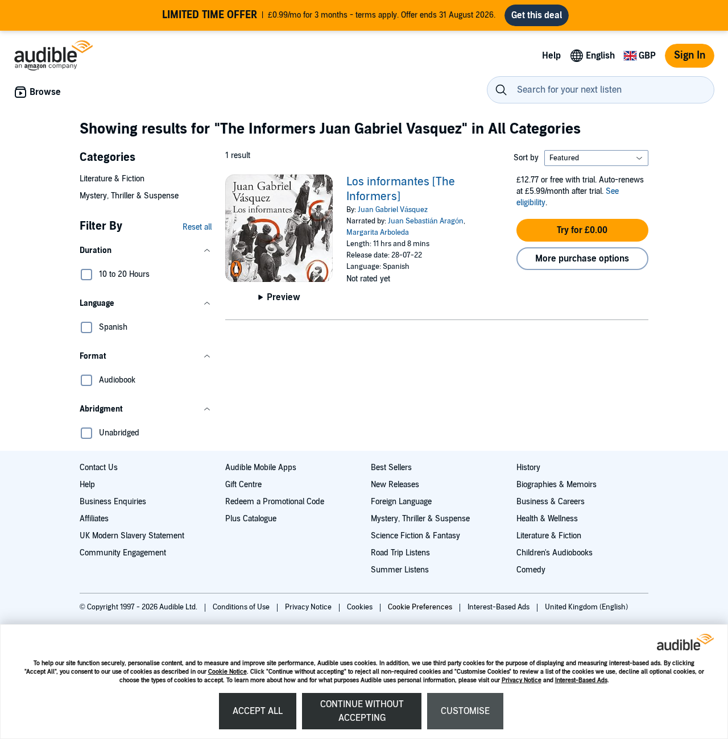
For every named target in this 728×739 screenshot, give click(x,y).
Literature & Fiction (112, 179)
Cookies (360, 607)
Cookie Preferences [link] (420, 607)
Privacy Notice (521, 680)
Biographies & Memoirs (556, 484)
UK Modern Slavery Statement (132, 536)
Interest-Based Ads (581, 680)
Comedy (530, 570)
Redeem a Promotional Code (274, 501)
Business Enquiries (113, 501)
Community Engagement (123, 553)
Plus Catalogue (250, 519)
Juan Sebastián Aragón (426, 221)
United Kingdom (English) (586, 607)
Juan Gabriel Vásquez (393, 209)
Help (87, 484)
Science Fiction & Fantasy (415, 536)
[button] (146, 250)
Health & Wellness (547, 519)
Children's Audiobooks (554, 553)
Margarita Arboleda (377, 232)
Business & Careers (550, 501)
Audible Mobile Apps (260, 467)
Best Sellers (391, 467)
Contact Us (99, 467)
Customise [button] (465, 711)
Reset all (197, 227)
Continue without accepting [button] (362, 711)
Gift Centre (243, 484)
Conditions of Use (242, 607)
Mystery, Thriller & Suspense (129, 196)
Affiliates (94, 519)
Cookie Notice (227, 671)
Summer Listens (400, 570)
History (528, 467)
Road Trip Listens (400, 553)
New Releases (395, 484)
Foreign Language (401, 501)
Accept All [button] (257, 711)
